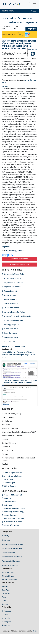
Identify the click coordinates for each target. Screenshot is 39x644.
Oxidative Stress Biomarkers (14, 320)
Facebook (7, 611)
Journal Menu (8, 10)
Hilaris (34, 631)
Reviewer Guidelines (9, 580)
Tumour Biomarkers (10, 337)
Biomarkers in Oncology (12, 278)
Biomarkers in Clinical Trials (13, 274)
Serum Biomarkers (10, 333)
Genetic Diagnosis (10, 295)
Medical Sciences (8, 553)
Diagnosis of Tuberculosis (13, 283)
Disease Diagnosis (10, 291)
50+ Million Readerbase (20, 264)
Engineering (6, 540)
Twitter (6, 615)
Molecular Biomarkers (11, 308)
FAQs (4, 601)
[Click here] (11, 4)
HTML (12, 255)
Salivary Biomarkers (10, 329)
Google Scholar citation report (13, 346)
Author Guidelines (8, 573)
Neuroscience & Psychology (12, 557)
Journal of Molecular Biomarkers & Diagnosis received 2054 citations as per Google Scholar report (18, 354)
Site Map (5, 604)
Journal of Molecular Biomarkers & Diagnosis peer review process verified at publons (19, 382)
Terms (4, 597)
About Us (5, 587)
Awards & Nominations (19, 259)
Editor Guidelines (8, 576)
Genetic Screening (10, 299)
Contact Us (6, 594)
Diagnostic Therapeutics (12, 287)
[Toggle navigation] (33, 4)
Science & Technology (10, 565)
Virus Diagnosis (9, 341)
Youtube (7, 625)
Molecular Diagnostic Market (14, 312)
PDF (5, 255)
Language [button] (31, 29)
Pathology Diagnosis (11, 325)
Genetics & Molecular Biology (12, 544)
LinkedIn (6, 618)
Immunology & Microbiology (12, 548)
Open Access (6, 590)
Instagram (7, 622)
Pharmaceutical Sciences (11, 561)
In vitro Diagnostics (10, 304)
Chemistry (5, 536)
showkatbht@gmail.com (15, 251)
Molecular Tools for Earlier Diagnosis (17, 316)
